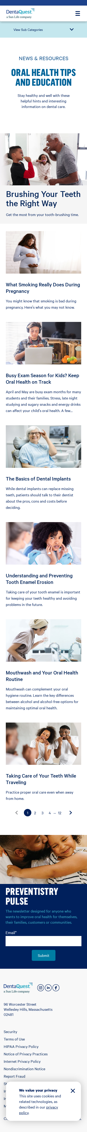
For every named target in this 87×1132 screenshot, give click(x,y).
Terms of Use (14, 1038)
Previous (16, 812)
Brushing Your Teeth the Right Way (43, 198)
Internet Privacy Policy (22, 1061)
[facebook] (55, 987)
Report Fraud (14, 1076)
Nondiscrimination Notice (24, 1068)
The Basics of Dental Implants (38, 478)
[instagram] (40, 987)
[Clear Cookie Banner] (73, 1091)
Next (70, 812)
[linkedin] (48, 987)
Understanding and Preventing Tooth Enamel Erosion (39, 578)
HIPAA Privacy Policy (21, 1046)
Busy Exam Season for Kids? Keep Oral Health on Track (42, 378)
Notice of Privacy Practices (26, 1053)
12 (59, 812)
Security (10, 1031)
